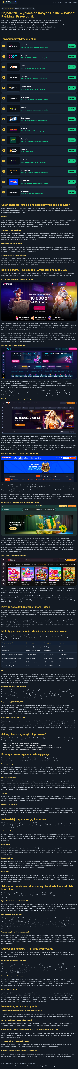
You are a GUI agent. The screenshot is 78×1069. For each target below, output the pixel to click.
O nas (69, 2)
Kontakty (12, 1066)
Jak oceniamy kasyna (50, 1066)
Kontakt (75, 2)
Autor (2, 1066)
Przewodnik (60, 2)
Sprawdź (71, 46)
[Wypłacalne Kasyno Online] (9, 2)
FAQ (66, 2)
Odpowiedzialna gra (39, 1066)
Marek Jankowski (9, 8)
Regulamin (29, 1066)
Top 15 (54, 2)
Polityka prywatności (20, 1066)
